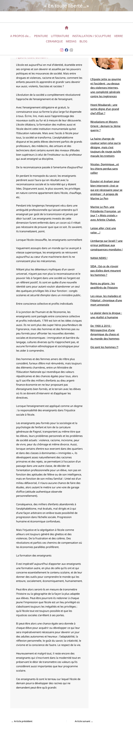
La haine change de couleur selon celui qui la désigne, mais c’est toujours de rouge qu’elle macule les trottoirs (105, 147)
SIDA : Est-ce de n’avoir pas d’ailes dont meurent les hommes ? (105, 270)
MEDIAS (71, 41)
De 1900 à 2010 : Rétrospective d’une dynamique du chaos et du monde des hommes (104, 332)
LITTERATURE (60, 36)
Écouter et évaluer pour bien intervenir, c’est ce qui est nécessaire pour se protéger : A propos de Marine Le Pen (106, 189)
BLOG (83, 41)
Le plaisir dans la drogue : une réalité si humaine (106, 315)
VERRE (118, 36)
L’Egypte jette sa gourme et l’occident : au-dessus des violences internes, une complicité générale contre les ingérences (105, 87)
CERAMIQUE (54, 41)
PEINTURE (41, 36)
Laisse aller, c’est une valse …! (103, 230)
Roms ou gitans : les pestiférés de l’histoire (104, 285)
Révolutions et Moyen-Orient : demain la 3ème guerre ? (105, 126)
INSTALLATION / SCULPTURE (91, 36)
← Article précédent (21, 721)
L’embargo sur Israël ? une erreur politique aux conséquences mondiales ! (106, 245)
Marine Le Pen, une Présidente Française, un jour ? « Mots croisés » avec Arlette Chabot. (105, 213)
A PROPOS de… (20, 36)
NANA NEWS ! (98, 258)
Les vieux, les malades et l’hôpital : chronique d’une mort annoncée (106, 300)
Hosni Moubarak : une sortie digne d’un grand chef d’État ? (104, 109)
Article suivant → (84, 721)
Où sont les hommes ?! (104, 347)
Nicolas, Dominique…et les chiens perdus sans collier (104, 169)
